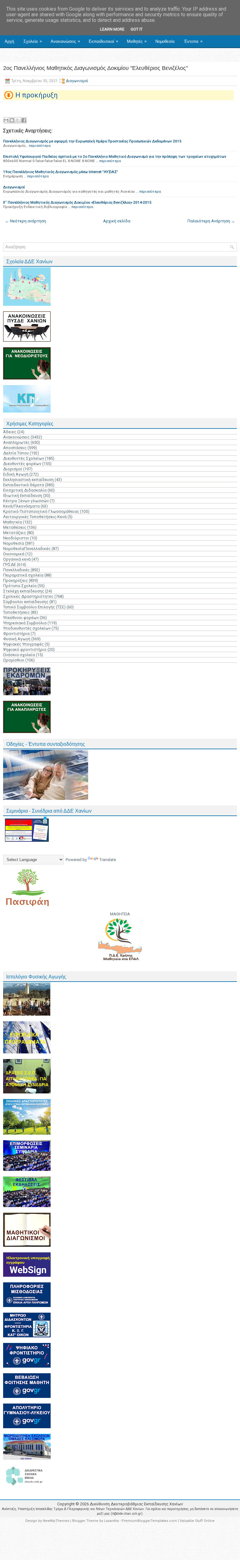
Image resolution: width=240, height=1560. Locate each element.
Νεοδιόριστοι (16, 538)
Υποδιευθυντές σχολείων (27, 628)
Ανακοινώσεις (65, 41)
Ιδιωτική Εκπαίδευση (22, 495)
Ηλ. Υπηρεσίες (20, 54)
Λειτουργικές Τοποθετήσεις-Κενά (35, 516)
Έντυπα (193, 41)
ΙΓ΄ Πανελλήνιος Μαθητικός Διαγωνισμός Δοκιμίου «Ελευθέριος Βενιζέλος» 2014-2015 (77, 202)
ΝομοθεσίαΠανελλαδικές (27, 548)
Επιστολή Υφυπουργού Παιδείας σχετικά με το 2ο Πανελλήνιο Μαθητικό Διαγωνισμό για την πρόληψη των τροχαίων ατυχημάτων (114, 156)
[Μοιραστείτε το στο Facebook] (24, 120)
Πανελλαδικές (16, 569)
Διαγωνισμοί (77, 81)
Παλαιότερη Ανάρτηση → (211, 221)
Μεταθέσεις (14, 527)
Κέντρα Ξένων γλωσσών (26, 500)
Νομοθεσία (165, 41)
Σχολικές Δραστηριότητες (28, 596)
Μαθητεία (12, 522)
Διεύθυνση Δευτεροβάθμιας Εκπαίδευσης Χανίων (136, 1504)
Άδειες (9, 431)
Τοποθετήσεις (16, 612)
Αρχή (9, 41)
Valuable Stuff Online (197, 1521)
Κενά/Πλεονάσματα (21, 506)
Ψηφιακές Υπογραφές (23, 644)
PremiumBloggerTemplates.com (149, 1521)
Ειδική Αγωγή (15, 474)
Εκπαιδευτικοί (103, 41)
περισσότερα (40, 145)
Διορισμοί (12, 469)
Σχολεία (32, 41)
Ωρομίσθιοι (13, 660)
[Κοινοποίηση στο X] (18, 120)
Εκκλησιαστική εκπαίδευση (28, 479)
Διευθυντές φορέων (22, 463)
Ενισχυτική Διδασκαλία (25, 490)
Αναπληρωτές (16, 442)
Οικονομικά (13, 554)
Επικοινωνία (55, 55)
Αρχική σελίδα (116, 221)
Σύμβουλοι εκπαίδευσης (25, 601)
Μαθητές (137, 41)
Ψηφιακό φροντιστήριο (25, 649)
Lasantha (111, 1521)
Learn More (112, 29)
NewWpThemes (56, 1521)
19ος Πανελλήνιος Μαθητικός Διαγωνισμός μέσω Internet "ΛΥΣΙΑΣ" (60, 172)
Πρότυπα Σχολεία (20, 585)
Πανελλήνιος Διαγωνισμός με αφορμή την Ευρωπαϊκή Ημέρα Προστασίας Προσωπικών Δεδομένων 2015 (92, 141)
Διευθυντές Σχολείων (23, 458)
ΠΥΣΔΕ (9, 564)
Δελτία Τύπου (16, 453)
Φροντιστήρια (16, 633)
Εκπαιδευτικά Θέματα (23, 485)
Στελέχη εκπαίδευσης (23, 591)
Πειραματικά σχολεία (23, 575)
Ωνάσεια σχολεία (19, 654)
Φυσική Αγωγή (16, 638)
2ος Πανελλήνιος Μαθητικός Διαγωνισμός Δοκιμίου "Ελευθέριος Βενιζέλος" (95, 68)
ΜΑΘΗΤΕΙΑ (120, 914)
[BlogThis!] (12, 120)
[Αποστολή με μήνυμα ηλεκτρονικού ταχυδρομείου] (6, 120)
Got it (136, 29)
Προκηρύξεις (15, 580)
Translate (107, 859)
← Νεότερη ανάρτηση (25, 221)
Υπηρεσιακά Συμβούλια (25, 623)
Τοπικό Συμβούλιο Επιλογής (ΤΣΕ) (34, 607)
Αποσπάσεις (15, 447)
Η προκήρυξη (36, 95)
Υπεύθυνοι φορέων (21, 617)
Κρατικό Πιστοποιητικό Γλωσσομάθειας (41, 511)
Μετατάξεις (14, 532)
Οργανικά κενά (17, 559)
